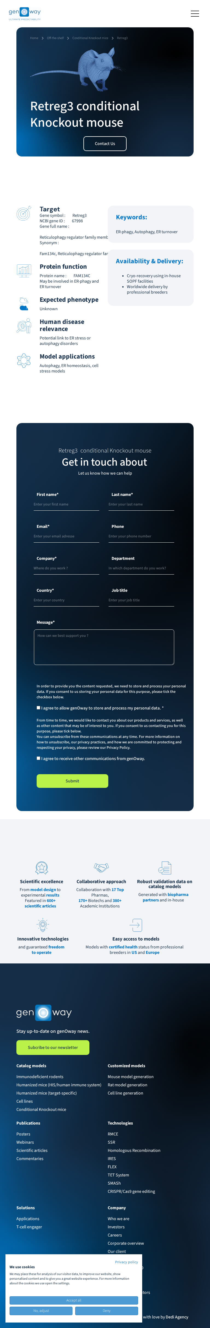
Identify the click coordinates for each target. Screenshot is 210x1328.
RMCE (113, 1134)
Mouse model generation (131, 1076)
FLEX (112, 1167)
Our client (117, 1251)
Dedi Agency (177, 1317)
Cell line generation (125, 1093)
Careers (115, 1235)
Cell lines (24, 1101)
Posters (23, 1134)
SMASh (114, 1183)
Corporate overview (126, 1243)
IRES (112, 1158)
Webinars (25, 1142)
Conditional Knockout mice (41, 1109)
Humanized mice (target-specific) (46, 1093)
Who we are (118, 1218)
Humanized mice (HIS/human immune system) (58, 1085)
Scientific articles (32, 1150)
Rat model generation (127, 1085)
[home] (24, 13)
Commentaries (29, 1158)
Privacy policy (126, 1262)
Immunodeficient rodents (39, 1076)
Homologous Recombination (134, 1150)
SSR (111, 1142)
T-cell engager (29, 1227)
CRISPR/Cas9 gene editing (131, 1191)
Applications (27, 1218)
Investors (116, 1227)
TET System (118, 1175)
